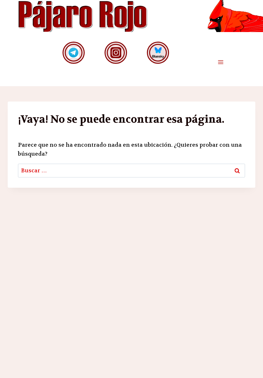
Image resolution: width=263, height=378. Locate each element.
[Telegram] (74, 53)
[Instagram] (116, 53)
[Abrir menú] (220, 62)
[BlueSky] (158, 53)
